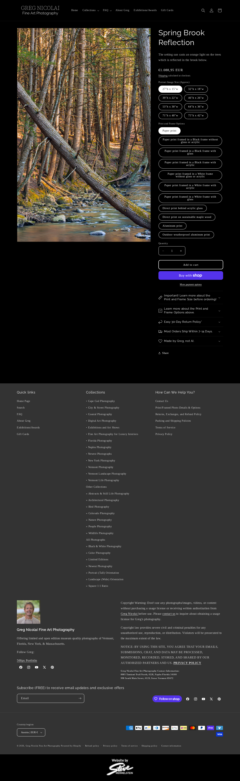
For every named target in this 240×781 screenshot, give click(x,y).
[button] (90, 10)
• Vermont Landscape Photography (106, 473)
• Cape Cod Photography (100, 401)
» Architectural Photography (102, 500)
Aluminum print (172, 225)
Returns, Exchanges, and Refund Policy (178, 414)
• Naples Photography (98, 447)
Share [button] (165, 353)
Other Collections (96, 486)
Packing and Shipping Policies (173, 420)
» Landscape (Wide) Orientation (104, 579)
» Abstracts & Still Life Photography (107, 493)
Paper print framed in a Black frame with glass (190, 152)
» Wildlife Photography (99, 533)
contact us (168, 613)
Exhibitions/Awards (28, 427)
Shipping (163, 75)
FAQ (19, 414)
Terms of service (129, 746)
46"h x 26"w (196, 97)
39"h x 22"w (170, 97)
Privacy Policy (163, 434)
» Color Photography (98, 552)
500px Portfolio (27, 660)
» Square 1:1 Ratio (97, 585)
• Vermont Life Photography (102, 480)
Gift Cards (23, 434)
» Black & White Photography (103, 546)
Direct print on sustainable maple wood (187, 217)
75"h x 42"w (196, 115)
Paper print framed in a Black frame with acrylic (190, 163)
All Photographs (95, 539)
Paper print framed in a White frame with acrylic (190, 186)
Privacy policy (110, 746)
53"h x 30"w (170, 106)
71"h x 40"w (170, 115)
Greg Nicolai (129, 613)
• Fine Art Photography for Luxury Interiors (112, 434)
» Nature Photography (99, 519)
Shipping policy (150, 746)
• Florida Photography (99, 440)
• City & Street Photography (102, 407)
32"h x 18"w (196, 89)
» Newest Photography (99, 566)
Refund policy (92, 746)
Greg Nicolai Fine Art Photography (43, 746)
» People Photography (99, 526)
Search (21, 407)
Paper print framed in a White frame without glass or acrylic (190, 175)
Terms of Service (165, 427)
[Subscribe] (80, 698)
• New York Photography (100, 460)
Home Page (23, 401)
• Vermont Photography (99, 467)
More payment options (191, 284)
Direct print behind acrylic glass (183, 208)
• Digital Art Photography (101, 420)
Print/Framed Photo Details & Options (177, 407)
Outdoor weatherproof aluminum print (186, 234)
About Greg (24, 420)
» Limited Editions (97, 559)
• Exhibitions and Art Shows (102, 427)
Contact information (171, 746)
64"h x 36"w (196, 106)
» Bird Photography (97, 506)
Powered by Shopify (71, 746)
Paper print (169, 130)
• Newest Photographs (99, 453)
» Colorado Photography (100, 513)
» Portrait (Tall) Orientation (102, 572)
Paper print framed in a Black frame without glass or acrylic (190, 141)
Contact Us (161, 401)
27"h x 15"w (170, 89)
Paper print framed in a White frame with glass (190, 198)
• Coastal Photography (99, 414)
